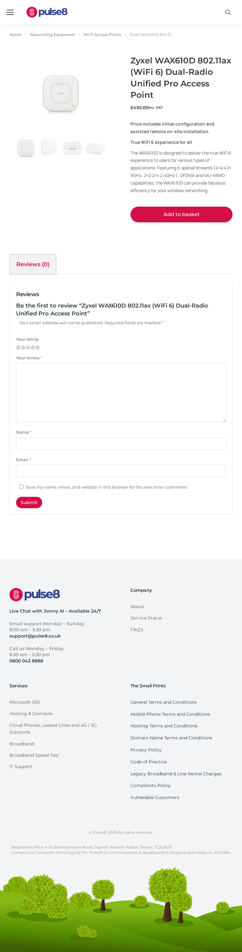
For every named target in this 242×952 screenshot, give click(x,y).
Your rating (27, 339)
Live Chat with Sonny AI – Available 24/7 (55, 611)
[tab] (32, 264)
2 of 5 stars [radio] (23, 347)
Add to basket (182, 214)
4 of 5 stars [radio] (33, 347)
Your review (29, 357)
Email (23, 459)
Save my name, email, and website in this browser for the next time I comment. (107, 487)
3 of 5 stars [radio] (28, 347)
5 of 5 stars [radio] (38, 347)
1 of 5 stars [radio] (18, 347)
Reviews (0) (32, 264)
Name (24, 432)
